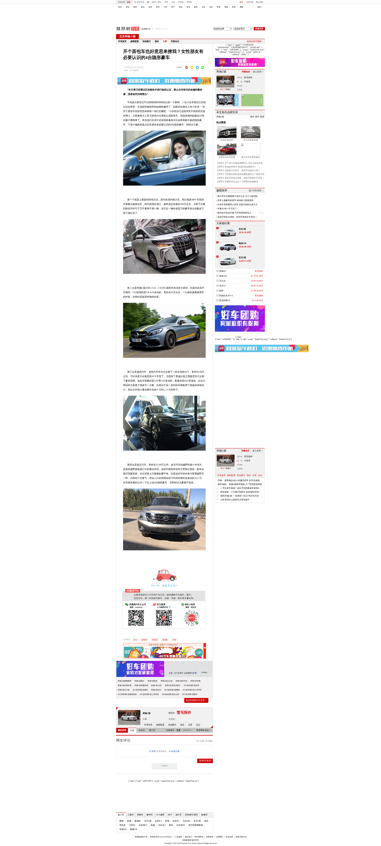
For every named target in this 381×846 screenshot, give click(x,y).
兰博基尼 (190, 376)
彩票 (234, 7)
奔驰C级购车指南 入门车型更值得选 (245, 484)
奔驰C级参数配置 (124, 681)
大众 (165, 372)
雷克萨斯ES (224, 300)
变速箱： (172, 719)
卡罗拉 (132, 825)
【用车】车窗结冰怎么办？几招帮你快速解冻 (237, 182)
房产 (173, 7)
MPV (170, 815)
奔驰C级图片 (139, 681)
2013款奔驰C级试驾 (191, 685)
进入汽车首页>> (256, 190)
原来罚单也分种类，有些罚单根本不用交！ (237, 217)
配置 (262, 117)
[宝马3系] (228, 233)
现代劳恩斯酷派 (195, 825)
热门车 (121, 815)
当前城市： (171, 730)
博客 (226, 7)
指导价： (240, 78)
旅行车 (178, 815)
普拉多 (122, 825)
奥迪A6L (223, 276)
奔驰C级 (141, 288)
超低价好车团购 (254, 41)
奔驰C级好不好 (181, 681)
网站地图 (259, 2)
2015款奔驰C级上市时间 (149, 694)
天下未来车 (134, 70)
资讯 (127, 7)
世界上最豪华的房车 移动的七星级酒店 (235, 200)
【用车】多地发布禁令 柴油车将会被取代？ (236, 167)
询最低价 (246, 72)
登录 (241, 2)
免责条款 (209, 837)
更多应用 (140, 2)
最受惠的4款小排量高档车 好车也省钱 (242, 480)
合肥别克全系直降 (226, 157)
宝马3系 (148, 821)
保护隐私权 (199, 837)
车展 (166, 2)
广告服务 (178, 837)
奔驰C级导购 (195, 681)
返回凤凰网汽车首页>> (196, 700)
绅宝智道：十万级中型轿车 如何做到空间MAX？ (239, 492)
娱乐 (143, 7)
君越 (153, 825)
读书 (188, 7)
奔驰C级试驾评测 (124, 685)
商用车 (189, 2)
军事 (218, 7)
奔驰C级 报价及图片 (173, 685)
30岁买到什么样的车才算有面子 (235, 500)
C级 (133, 36)
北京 (129, 2)
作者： (171, 673)
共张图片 (225, 89)
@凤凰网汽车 (189, 673)
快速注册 (249, 2)
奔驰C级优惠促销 (141, 685)
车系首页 (122, 41)
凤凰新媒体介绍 (141, 837)
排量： (146, 719)
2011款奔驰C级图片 (189, 694)
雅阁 (121, 821)
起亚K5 (176, 821)
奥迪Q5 (222, 271)
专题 (173, 2)
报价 (157, 41)
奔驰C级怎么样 (166, 681)
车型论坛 (175, 41)
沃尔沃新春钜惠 (250, 140)
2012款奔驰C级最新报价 (127, 694)
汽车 (165, 7)
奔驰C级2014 (156, 690)
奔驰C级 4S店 (156, 685)
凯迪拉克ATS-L (226, 295)
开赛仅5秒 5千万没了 (227, 209)
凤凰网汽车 (125, 29)
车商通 (181, 2)
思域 (167, 821)
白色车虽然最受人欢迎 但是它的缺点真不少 (237, 204)
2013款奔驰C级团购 (172, 690)
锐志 (206, 821)
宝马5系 (197, 821)
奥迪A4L (243, 243)
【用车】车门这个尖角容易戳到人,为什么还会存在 (239, 163)
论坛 (260, 475)
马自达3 (161, 825)
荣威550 (133, 829)
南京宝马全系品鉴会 (250, 157)
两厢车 (140, 815)
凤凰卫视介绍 (241, 837)
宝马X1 (222, 286)
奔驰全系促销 (227, 140)
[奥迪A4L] (228, 247)
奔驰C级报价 (152, 681)
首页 (120, 7)
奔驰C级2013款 (124, 690)
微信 (159, 2)
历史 (211, 7)
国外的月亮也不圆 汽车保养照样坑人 (234, 213)
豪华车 (150, 815)
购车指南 (222, 484)
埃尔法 (154, 640)
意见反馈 (229, 837)
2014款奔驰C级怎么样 (170, 694)
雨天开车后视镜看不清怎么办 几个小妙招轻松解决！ (237, 196)
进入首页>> (258, 72)
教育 (196, 7)
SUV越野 (160, 815)
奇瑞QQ (123, 829)
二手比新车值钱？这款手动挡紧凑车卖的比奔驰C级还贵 (239, 488)
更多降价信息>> (203, 730)
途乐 (139, 464)
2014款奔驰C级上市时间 (192, 690)
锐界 (221, 291)
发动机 (165, 640)
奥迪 (178, 376)
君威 (129, 821)
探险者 (138, 469)
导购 (220, 480)
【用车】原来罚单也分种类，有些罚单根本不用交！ (240, 178)
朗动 (171, 825)
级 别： (240, 82)
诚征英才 (188, 837)
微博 (154, 2)
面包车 (144, 640)
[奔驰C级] (129, 717)
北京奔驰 (124, 36)
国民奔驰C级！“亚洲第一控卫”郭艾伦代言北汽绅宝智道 (239, 496)
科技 (180, 7)
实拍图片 (147, 41)
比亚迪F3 (143, 825)
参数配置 (134, 41)
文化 (203, 7)
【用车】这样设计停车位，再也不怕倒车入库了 (238, 170)
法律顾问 (219, 837)
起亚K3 (158, 821)
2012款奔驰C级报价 (140, 690)
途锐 (139, 372)
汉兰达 (222, 281)
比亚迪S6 (181, 825)
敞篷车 (204, 815)
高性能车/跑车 (191, 815)
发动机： (240, 86)
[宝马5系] (228, 262)
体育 (150, 7)
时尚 (158, 7)
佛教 (241, 7)
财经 (135, 7)
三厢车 (131, 815)
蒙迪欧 (138, 821)
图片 (257, 117)
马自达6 (186, 821)
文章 (165, 41)
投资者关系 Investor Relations (161, 837)
